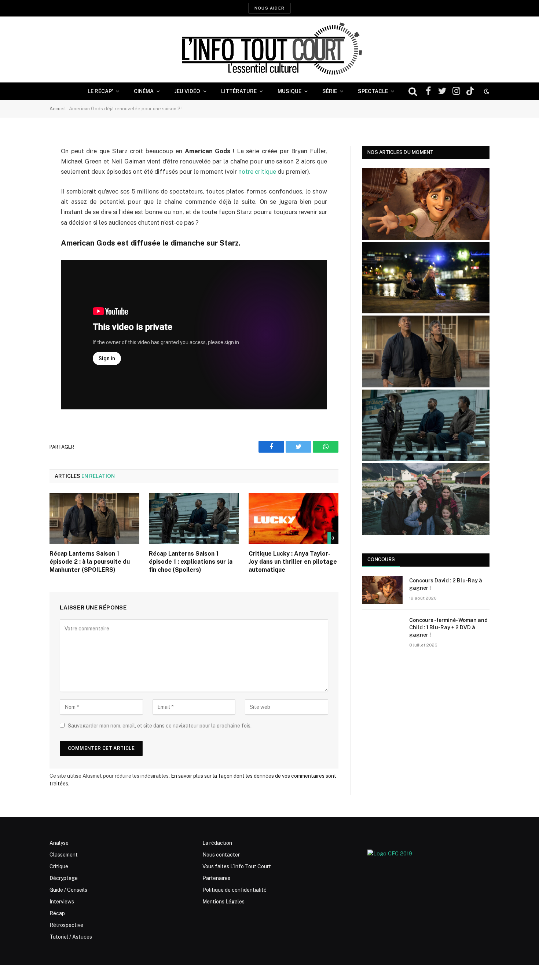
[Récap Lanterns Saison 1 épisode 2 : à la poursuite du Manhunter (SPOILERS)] (94, 518)
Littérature (239, 91)
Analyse (59, 843)
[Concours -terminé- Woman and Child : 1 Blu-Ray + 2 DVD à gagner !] (382, 630)
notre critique (257, 171)
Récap (57, 913)
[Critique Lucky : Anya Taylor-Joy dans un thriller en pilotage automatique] (293, 518)
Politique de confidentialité (234, 890)
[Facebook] (23, 170)
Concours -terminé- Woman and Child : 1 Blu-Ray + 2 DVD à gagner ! (448, 627)
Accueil (58, 108)
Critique (59, 866)
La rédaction (217, 843)
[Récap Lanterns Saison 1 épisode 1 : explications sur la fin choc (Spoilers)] (194, 518)
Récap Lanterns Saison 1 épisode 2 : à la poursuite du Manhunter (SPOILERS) (90, 561)
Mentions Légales (223, 902)
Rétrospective (66, 925)
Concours (381, 559)
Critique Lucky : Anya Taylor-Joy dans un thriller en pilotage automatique (293, 561)
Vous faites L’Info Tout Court (236, 866)
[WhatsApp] (23, 207)
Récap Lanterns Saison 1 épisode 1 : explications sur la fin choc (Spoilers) (190, 561)
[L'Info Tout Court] (269, 49)
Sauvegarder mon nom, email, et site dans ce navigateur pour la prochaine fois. (160, 726)
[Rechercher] (412, 91)
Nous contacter (221, 855)
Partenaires (216, 878)
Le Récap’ (100, 91)
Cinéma (144, 91)
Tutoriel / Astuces (71, 937)
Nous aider (269, 8)
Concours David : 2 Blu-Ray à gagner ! (445, 584)
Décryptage (64, 878)
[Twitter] (23, 188)
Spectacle (373, 91)
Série (329, 91)
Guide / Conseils (68, 890)
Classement (64, 855)
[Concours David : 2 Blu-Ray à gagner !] (382, 590)
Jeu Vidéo (187, 91)
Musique (289, 91)
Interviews (62, 902)
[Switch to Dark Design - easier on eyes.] (485, 91)
